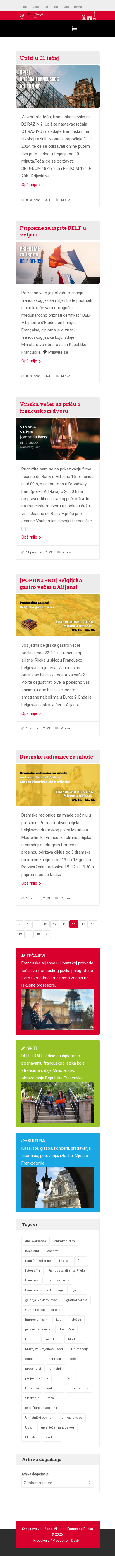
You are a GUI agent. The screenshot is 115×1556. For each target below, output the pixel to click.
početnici (76, 1359)
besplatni (32, 1251)
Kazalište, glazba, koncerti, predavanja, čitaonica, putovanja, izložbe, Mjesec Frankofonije (56, 1151)
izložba (76, 1319)
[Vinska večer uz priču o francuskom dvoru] (58, 439)
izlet (59, 1319)
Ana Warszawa (35, 1241)
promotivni (64, 1378)
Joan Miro (66, 1329)
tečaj (51, 1398)
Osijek (84, 7)
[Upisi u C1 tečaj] (58, 86)
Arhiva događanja (35, 1474)
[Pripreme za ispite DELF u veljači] (58, 263)
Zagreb (42, 7)
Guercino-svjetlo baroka (42, 1310)
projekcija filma (36, 1378)
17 (83, 924)
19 (20, 934)
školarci (52, 1437)
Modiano (74, 1339)
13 (45, 924)
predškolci (33, 1369)
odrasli (30, 1359)
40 (38, 934)
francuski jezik (58, 1280)
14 (54, 924)
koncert (31, 1339)
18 (92, 924)
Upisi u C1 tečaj (39, 58)
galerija (77, 1290)
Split (57, 7)
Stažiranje (32, 1398)
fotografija (32, 1270)
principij (55, 1369)
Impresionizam (36, 1319)
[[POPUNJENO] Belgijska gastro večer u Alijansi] (58, 615)
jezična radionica (38, 1329)
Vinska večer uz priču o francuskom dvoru (50, 407)
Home (27, 7)
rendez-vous (79, 1388)
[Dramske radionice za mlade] (58, 785)
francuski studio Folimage (44, 1290)
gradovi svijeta (76, 1300)
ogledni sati (52, 1359)
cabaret (52, 1251)
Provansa (32, 1388)
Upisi (29, 1427)
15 (64, 924)
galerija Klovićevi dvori (41, 1300)
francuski (32, 1280)
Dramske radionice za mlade (56, 756)
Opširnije (29, 184)
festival (64, 1261)
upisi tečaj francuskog (57, 1427)
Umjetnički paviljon (39, 1418)
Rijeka (70, 7)
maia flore (52, 1339)
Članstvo (31, 1437)
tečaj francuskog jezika (42, 1408)
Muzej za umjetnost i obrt (44, 1349)
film (80, 1261)
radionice (54, 1388)
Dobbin (76, 1541)
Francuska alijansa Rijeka (66, 1270)
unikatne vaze (72, 1418)
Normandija (79, 1349)
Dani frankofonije (38, 1261)
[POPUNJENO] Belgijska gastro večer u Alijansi (51, 583)
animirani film (64, 1241)
